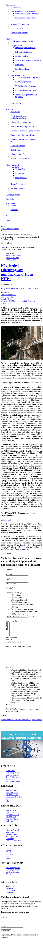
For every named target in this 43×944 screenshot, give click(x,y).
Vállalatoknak (11, 817)
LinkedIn (9, 893)
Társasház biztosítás (18, 146)
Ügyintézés (10, 812)
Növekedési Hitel (31, 289)
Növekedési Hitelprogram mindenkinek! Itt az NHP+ (17, 272)
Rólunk (13, 205)
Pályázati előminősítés (23, 52)
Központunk (10, 203)
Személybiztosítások (13, 777)
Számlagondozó (21, 178)
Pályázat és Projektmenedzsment (23, 41)
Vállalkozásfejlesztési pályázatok (27, 78)
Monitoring (19, 173)
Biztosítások (15, 112)
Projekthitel (17, 595)
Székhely (10, 574)
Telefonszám (11, 584)
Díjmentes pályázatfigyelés (25, 48)
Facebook (9, 888)
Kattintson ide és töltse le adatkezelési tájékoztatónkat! (21, 720)
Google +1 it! (11, 260)
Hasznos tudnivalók (18, 188)
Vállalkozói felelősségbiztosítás (22, 127)
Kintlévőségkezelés (13, 165)
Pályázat (9, 39)
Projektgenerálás (21, 56)
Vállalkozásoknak (12, 815)
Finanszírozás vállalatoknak (25, 18)
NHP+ (21, 289)
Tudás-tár (9, 821)
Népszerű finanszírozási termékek (23, 11)
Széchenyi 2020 (17, 103)
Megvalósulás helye (13, 642)
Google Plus (10, 890)
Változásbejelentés (17, 154)
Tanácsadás (10, 199)
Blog (7, 216)
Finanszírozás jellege (14, 593)
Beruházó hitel (18, 598)
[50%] (7, 629)
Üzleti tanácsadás (12, 872)
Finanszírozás (11, 5)
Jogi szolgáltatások (13, 195)
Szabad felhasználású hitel (23, 605)
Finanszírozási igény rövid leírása (18, 646)
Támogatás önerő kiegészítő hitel (25, 612)
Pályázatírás (19, 65)
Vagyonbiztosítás (12, 775)
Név (8, 579)
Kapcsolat (14, 210)
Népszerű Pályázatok (18, 75)
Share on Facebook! (13, 256)
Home (3, 247)
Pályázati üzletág (12, 790)
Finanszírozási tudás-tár (19, 33)
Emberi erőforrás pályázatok (26, 90)
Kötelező (9, 668)
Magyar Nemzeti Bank (9, 289)
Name (8, 704)
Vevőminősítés (20, 169)
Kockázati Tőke (17, 28)
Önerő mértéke (11, 621)
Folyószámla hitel (20, 602)
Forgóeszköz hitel (20, 600)
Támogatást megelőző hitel (23, 609)
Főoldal (8, 850)
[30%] (7, 625)
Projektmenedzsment (23, 69)
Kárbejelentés (16, 150)
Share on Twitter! (12, 258)
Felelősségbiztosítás (13, 773)
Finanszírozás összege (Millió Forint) (20, 616)
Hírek (8, 220)
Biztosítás (9, 109)
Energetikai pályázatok (23, 82)
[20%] (7, 623)
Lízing (15, 607)
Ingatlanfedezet (11, 637)
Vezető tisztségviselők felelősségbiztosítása (19, 117)
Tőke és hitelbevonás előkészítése (28, 60)
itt (22, 549)
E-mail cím (10, 588)
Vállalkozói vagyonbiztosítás (21, 122)
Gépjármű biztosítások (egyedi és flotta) (25, 131)
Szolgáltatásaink (17, 46)
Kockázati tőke (19, 614)
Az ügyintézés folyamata (20, 24)
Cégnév (9, 570)
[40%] (7, 627)
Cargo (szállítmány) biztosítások (23, 135)
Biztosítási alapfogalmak (20, 159)
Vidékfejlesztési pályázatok (25, 86)
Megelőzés (15, 167)
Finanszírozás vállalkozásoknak (27, 14)
